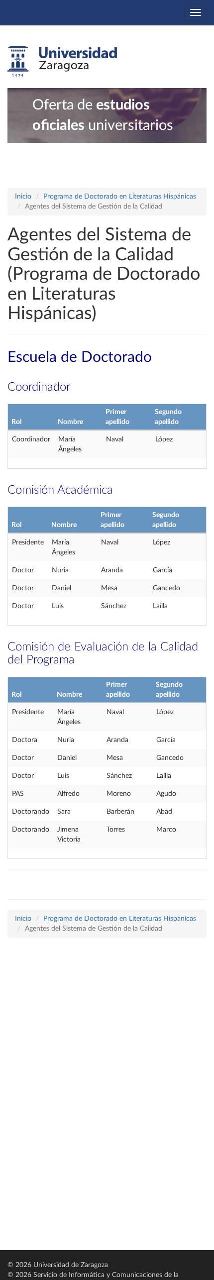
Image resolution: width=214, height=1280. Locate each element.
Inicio (23, 196)
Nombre (70, 422)
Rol (16, 422)
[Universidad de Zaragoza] (62, 61)
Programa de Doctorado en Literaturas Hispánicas (119, 196)
